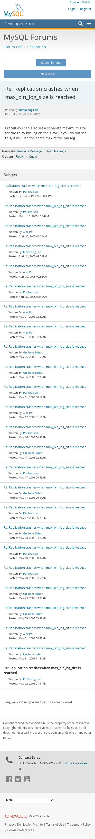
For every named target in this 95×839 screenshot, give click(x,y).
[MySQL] (14, 10)
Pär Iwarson (30, 191)
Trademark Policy (79, 824)
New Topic (48, 74)
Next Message (56, 151)
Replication (36, 46)
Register (85, 9)
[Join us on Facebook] (9, 781)
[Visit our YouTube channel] (27, 781)
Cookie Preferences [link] (20, 830)
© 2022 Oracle (39, 816)
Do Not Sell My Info (30, 824)
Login (72, 9)
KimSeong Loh (32, 252)
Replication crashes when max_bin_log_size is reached (42, 186)
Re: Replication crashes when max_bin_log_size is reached (45, 206)
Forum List (13, 46)
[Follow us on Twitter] (18, 781)
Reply (20, 156)
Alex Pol (28, 232)
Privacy (10, 824)
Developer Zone (19, 24)
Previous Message (29, 151)
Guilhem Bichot (33, 352)
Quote (33, 156)
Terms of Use (55, 824)
